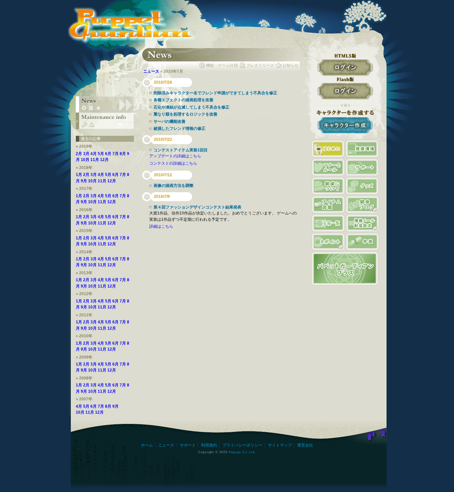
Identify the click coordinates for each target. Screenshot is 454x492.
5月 (101, 153)
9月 (84, 181)
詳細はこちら (161, 226)
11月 (94, 159)
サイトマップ (280, 445)
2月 (79, 153)
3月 (86, 153)
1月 (79, 174)
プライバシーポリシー (242, 445)
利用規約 (209, 445)
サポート (188, 445)
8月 (123, 153)
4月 (93, 153)
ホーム (147, 445)
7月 (115, 153)
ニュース (151, 71)
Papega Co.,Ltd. (242, 452)
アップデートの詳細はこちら (175, 156)
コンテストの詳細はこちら (173, 163)
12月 (104, 159)
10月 (85, 159)
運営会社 (305, 445)
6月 (108, 153)
